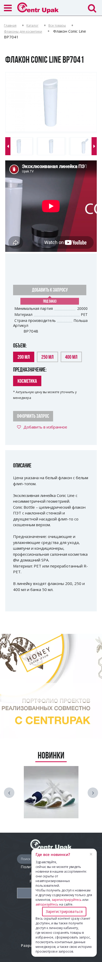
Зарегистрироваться (64, 911)
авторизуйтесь (47, 904)
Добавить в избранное (45, 427)
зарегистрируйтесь (67, 899)
